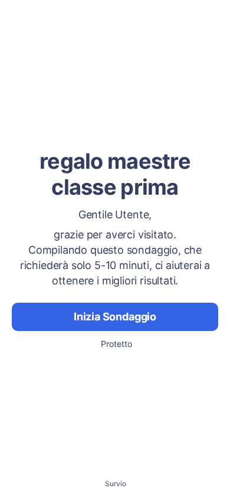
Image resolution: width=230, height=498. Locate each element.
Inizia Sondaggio (115, 316)
